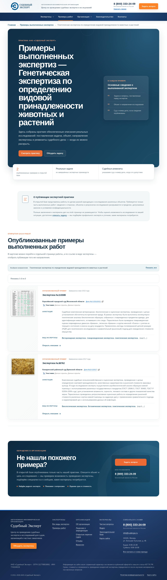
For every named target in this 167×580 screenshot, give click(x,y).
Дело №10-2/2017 (90, 370)
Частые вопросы (107, 524)
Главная (12, 25)
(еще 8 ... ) (143, 338)
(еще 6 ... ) (141, 406)
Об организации (83, 524)
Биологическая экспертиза (74, 406)
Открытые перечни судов (84, 535)
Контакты (122, 17)
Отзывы (79, 541)
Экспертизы (46, 17)
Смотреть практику (30, 153)
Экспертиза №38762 (53, 363)
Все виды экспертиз (60, 524)
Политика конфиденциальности (132, 575)
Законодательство (104, 17)
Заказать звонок (120, 9)
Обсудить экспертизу (23, 546)
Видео (102, 528)
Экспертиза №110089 (54, 295)
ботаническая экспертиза (99, 406)
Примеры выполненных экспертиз (36, 25)
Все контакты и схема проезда (135, 552)
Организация (83, 17)
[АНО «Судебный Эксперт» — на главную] (21, 6)
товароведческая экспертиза (100, 338)
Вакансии (80, 545)
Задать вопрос (149, 6)
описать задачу (59, 215)
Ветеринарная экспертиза (74, 338)
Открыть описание (51, 345)
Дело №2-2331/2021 (93, 301)
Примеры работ (65, 17)
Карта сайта (105, 538)
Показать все (151, 268)
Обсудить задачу (55, 153)
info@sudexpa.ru (130, 533)
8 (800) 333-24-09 (124, 3)
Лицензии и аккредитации (82, 529)
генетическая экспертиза (126, 338)
